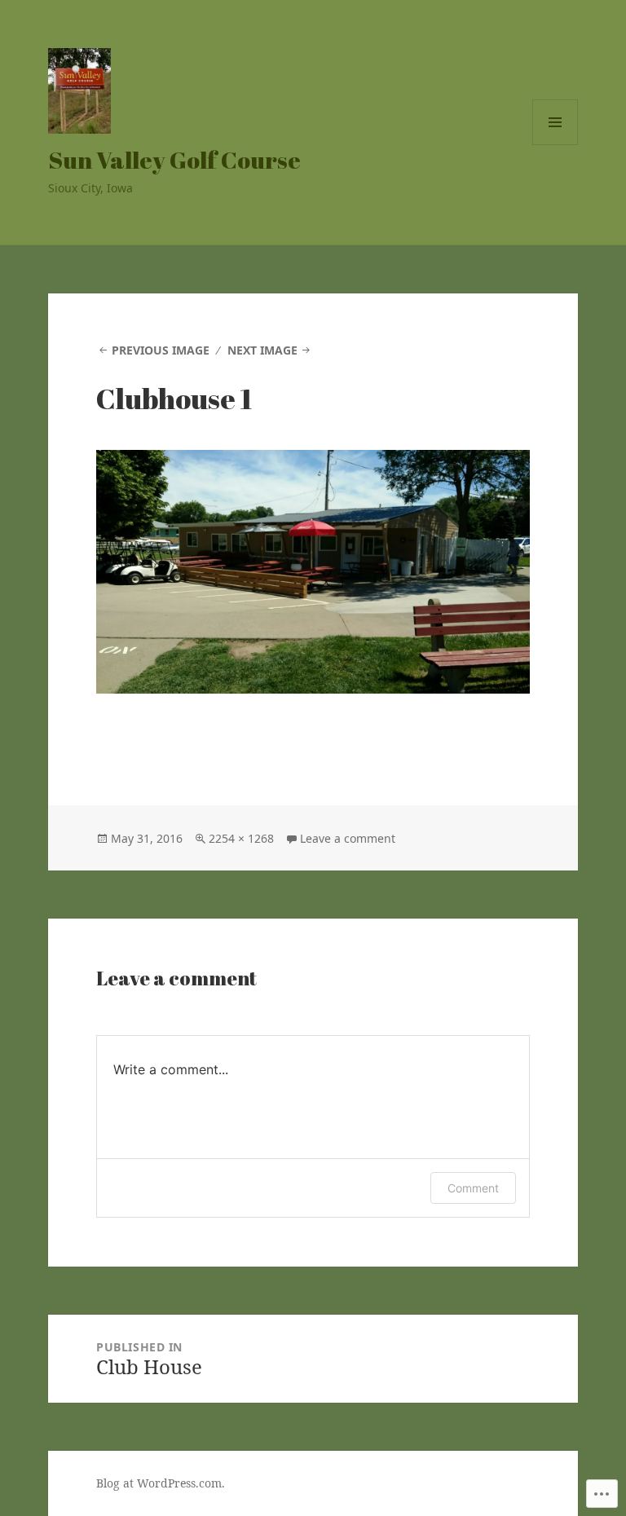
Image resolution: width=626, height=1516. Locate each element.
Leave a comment (347, 838)
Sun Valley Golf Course (174, 159)
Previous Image (160, 350)
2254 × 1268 (241, 838)
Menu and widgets (555, 144)
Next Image (262, 350)
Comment (473, 1188)
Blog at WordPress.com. (160, 1483)
